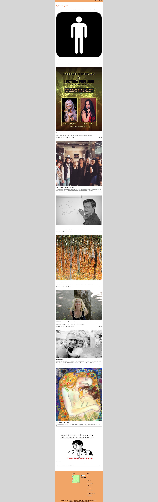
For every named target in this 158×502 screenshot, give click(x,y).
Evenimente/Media (68, 137)
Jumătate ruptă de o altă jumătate (62, 422)
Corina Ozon (58, 137)
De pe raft (89, 480)
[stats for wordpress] (83, 475)
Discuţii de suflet (68, 231)
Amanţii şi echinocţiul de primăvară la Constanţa (65, 187)
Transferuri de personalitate (91, 493)
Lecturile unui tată (59, 359)
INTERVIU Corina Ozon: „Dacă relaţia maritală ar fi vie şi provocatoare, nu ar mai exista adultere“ (74, 321)
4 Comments (71, 231)
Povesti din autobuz (90, 490)
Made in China (59, 461)
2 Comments (69, 286)
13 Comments (72, 192)
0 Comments (72, 137)
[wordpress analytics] (85, 477)
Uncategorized (90, 495)
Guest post (66, 364)
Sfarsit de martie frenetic (61, 132)
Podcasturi (89, 488)
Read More (100, 137)
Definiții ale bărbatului (60, 59)
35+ (88, 475)
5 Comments (70, 364)
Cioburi (66, 286)
